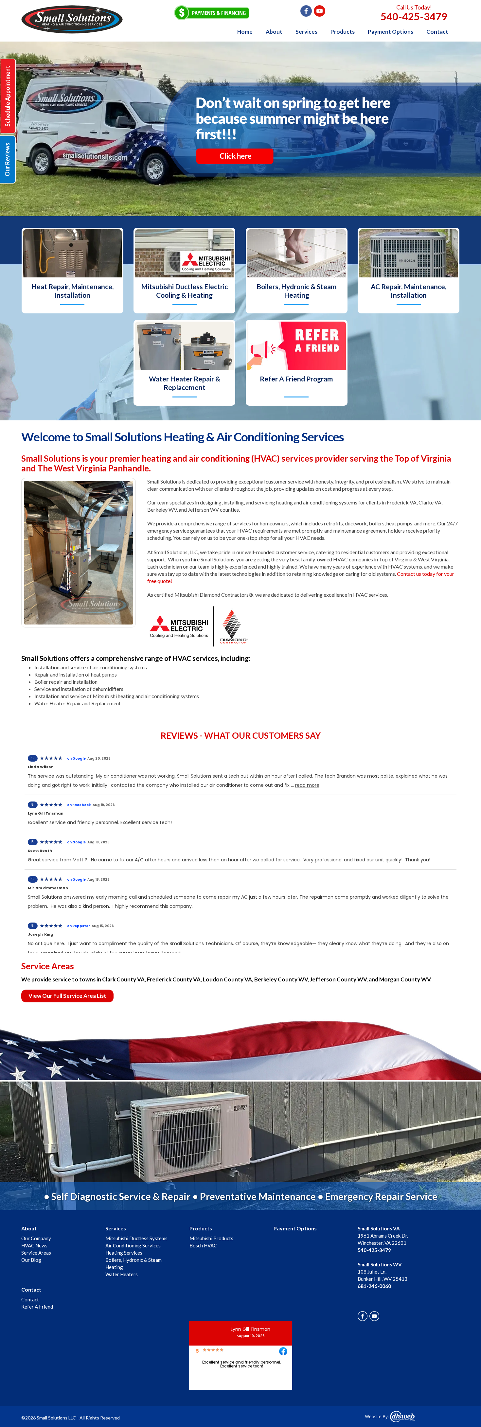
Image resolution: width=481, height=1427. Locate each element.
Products (342, 31)
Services (306, 31)
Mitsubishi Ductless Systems (136, 1238)
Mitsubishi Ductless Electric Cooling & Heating (184, 290)
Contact (437, 31)
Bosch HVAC (203, 1245)
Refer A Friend (37, 1307)
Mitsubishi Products (211, 1238)
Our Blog (31, 1260)
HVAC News (34, 1245)
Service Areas (36, 1253)
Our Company (36, 1238)
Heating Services (123, 1253)
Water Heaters (121, 1274)
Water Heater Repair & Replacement (184, 383)
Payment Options (390, 31)
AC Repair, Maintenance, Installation (408, 290)
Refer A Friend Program (296, 379)
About (274, 31)
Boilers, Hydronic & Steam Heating (297, 290)
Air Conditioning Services (133, 1245)
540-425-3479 (414, 16)
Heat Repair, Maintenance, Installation (72, 290)
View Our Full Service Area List (67, 995)
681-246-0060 (374, 1286)
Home (245, 31)
